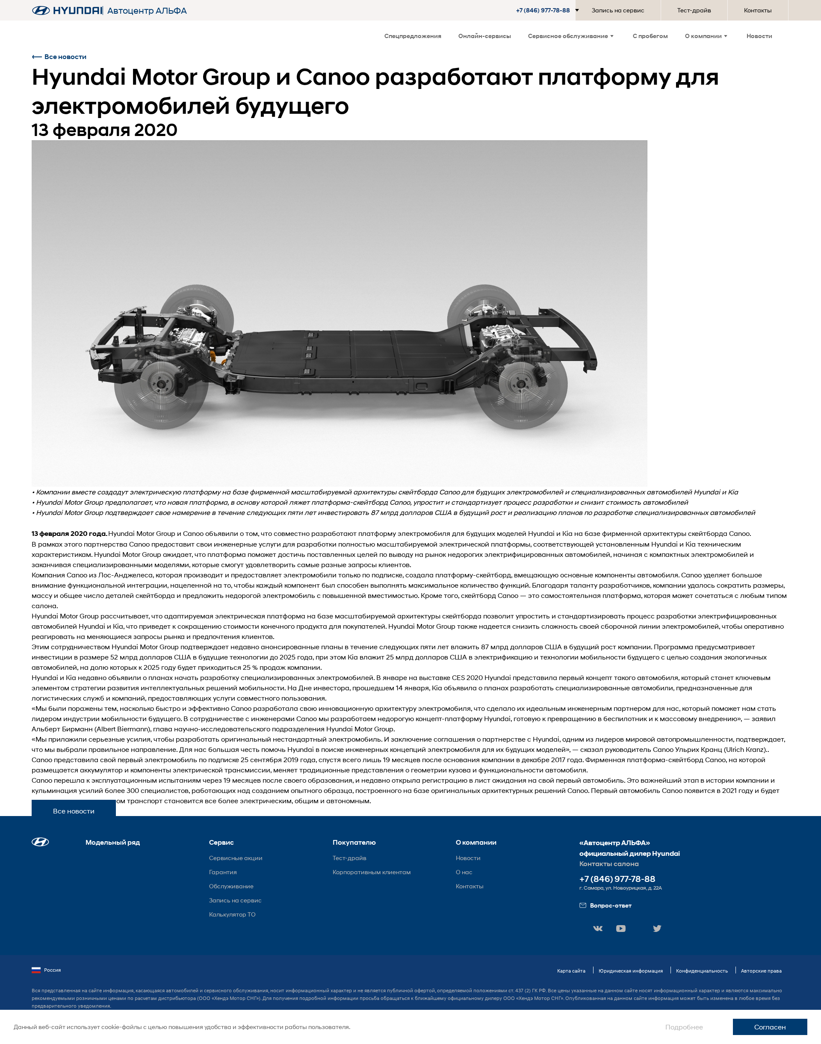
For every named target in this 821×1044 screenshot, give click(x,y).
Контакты (758, 10)
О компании (703, 35)
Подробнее (684, 1027)
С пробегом (650, 35)
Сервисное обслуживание (568, 35)
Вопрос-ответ (611, 905)
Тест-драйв (694, 10)
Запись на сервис (618, 10)
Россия (52, 970)
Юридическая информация (631, 970)
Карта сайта (571, 970)
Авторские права (761, 970)
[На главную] (67, 10)
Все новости (65, 57)
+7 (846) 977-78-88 (617, 879)
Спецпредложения (412, 35)
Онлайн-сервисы (484, 35)
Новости (759, 35)
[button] (549, 10)
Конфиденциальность (702, 970)
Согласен (770, 1027)
